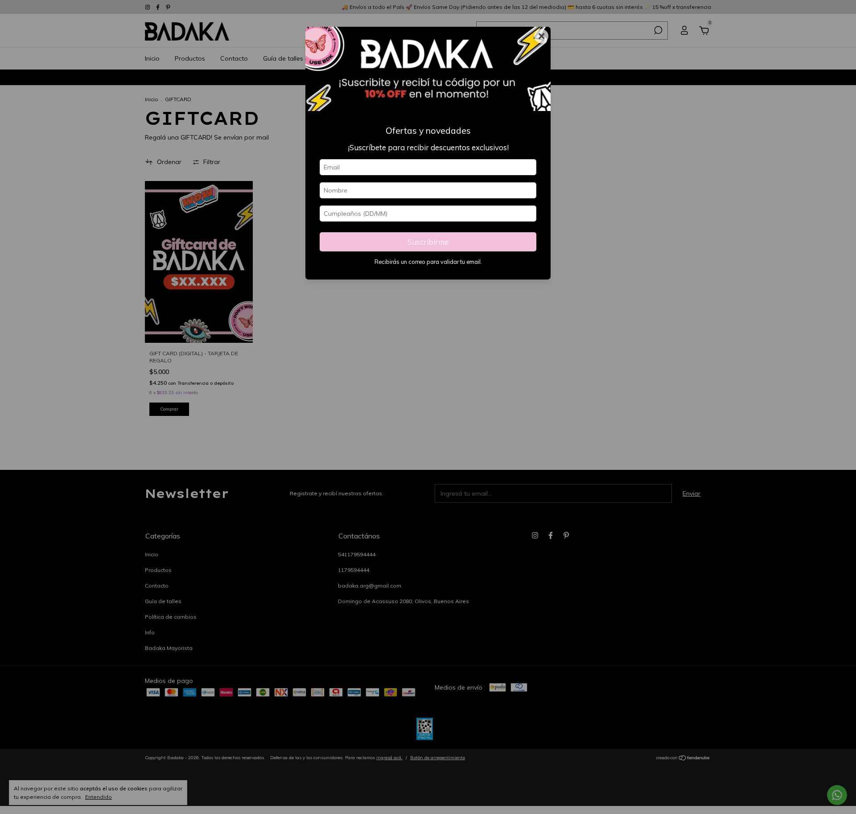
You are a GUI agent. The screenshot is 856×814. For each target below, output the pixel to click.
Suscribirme (428, 242)
